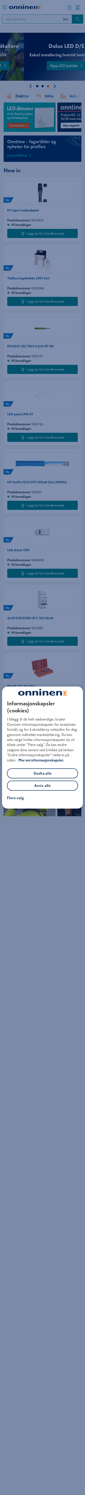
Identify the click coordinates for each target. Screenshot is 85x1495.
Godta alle (43, 773)
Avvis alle (42, 785)
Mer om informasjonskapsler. (41, 760)
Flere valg (15, 798)
